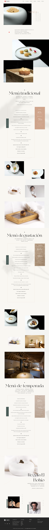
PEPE (43, 502)
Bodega (22, 523)
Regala (30, 521)
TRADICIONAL (36, 16)
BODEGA (22, 498)
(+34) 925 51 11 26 (15, 523)
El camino (22, 524)
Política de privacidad (40, 521)
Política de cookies (40, 522)
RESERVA (7, 123)
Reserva (22, 521)
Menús (22, 522)
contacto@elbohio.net (15, 524)
